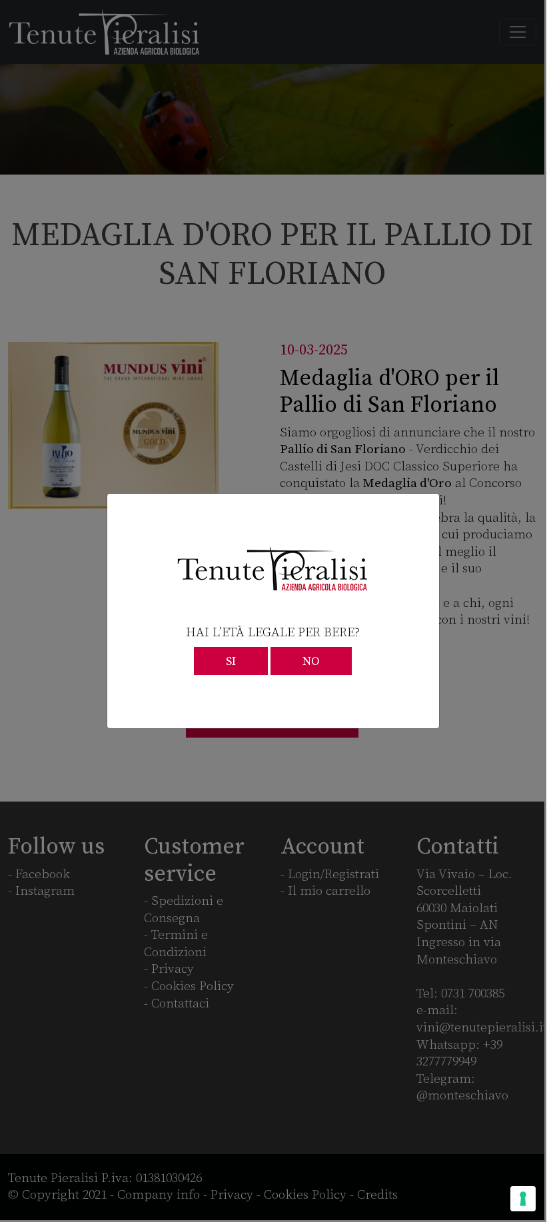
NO (311, 661)
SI (231, 661)
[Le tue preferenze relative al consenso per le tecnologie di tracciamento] (523, 1198)
